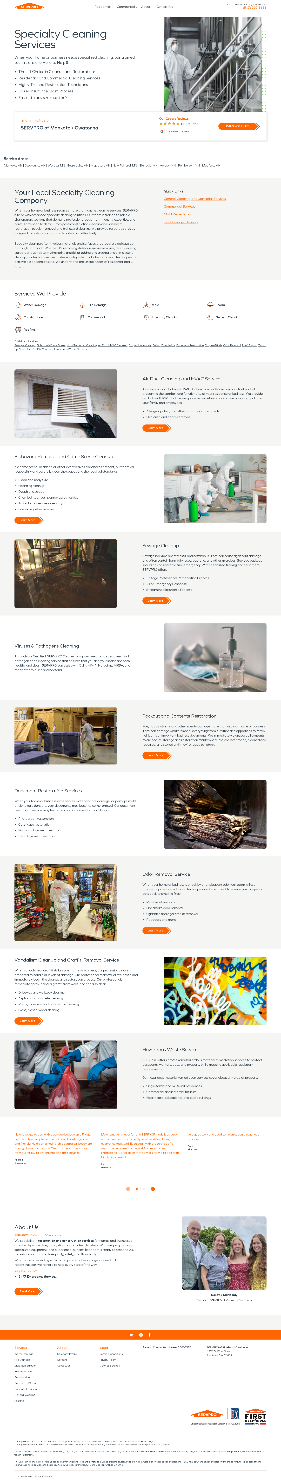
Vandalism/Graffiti (30, 349)
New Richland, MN (125, 165)
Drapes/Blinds (213, 345)
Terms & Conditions (111, 1353)
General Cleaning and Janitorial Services (195, 199)
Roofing (19, 1400)
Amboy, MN (168, 165)
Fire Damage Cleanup (181, 222)
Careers (62, 1359)
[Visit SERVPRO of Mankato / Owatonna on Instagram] (141, 1335)
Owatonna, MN (35, 165)
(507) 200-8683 (255, 7)
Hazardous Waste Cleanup (70, 349)
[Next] (153, 1189)
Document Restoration (190, 345)
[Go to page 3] (144, 1189)
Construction (22, 1377)
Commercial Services (179, 206)
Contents (47, 349)
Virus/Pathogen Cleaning (82, 345)
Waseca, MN (56, 165)
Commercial (126, 6)
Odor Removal (232, 345)
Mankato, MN (13, 165)
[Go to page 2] (140, 1189)
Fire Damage (22, 1359)
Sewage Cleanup (24, 345)
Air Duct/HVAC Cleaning (112, 345)
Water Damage (23, 1353)
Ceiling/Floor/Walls (164, 345)
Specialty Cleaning (25, 1389)
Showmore (21, 267)
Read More (27, 1291)
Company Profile (67, 1353)
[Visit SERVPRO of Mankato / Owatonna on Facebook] (150, 1335)
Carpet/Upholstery (140, 345)
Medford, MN (211, 165)
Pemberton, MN (189, 165)
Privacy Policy (108, 1359)
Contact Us (165, 7)
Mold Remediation (178, 214)
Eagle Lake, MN (77, 165)
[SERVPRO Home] (29, 6)
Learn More (155, 428)
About (145, 6)
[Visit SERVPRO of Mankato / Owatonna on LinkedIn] (131, 1335)
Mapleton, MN (100, 165)
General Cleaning (24, 1394)
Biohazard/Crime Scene (51, 345)
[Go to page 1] (137, 1189)
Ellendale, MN (148, 165)
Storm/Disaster (23, 1371)
